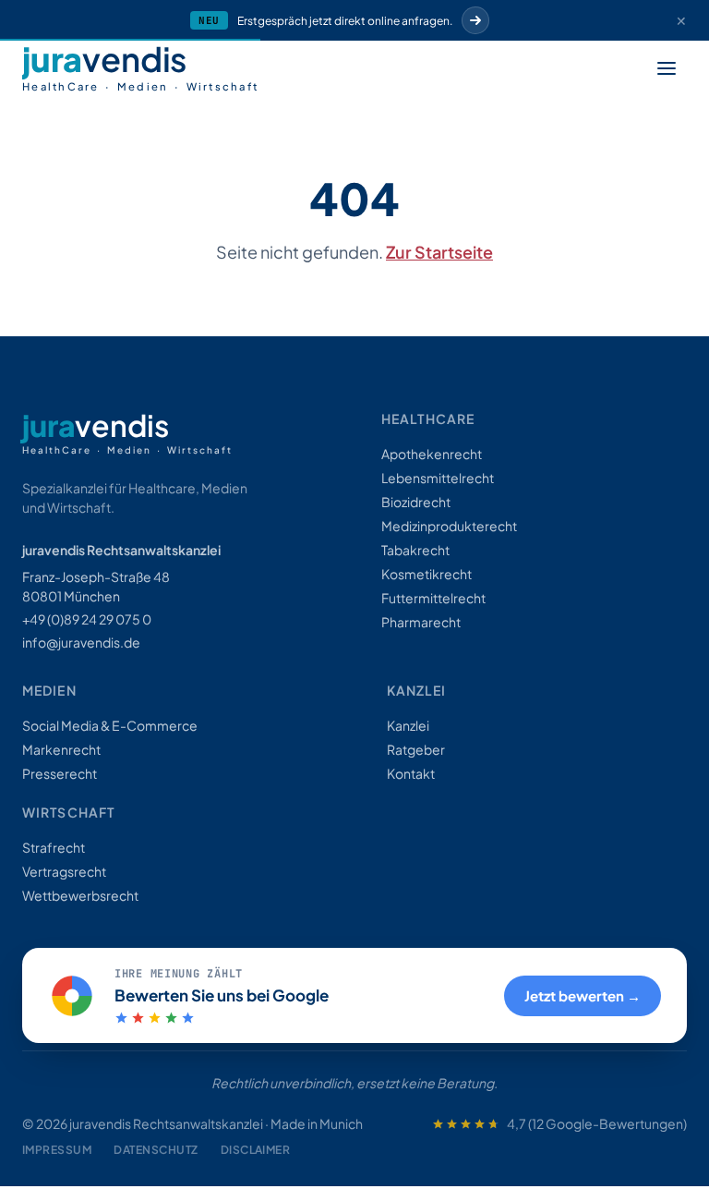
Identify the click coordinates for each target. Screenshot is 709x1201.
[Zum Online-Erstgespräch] (475, 20)
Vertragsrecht (64, 871)
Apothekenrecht (431, 453)
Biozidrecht (416, 501)
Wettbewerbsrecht (80, 895)
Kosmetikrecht (426, 573)
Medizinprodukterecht (449, 525)
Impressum (56, 1150)
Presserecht (59, 773)
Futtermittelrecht (433, 597)
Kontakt (411, 773)
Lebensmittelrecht (437, 477)
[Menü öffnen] (666, 68)
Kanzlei (408, 725)
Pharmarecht (421, 621)
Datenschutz (156, 1150)
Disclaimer (256, 1150)
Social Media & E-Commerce (110, 725)
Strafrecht (53, 847)
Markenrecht (61, 749)
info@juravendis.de (81, 642)
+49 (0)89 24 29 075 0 (86, 619)
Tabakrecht (415, 549)
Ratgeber (416, 749)
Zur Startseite (439, 251)
